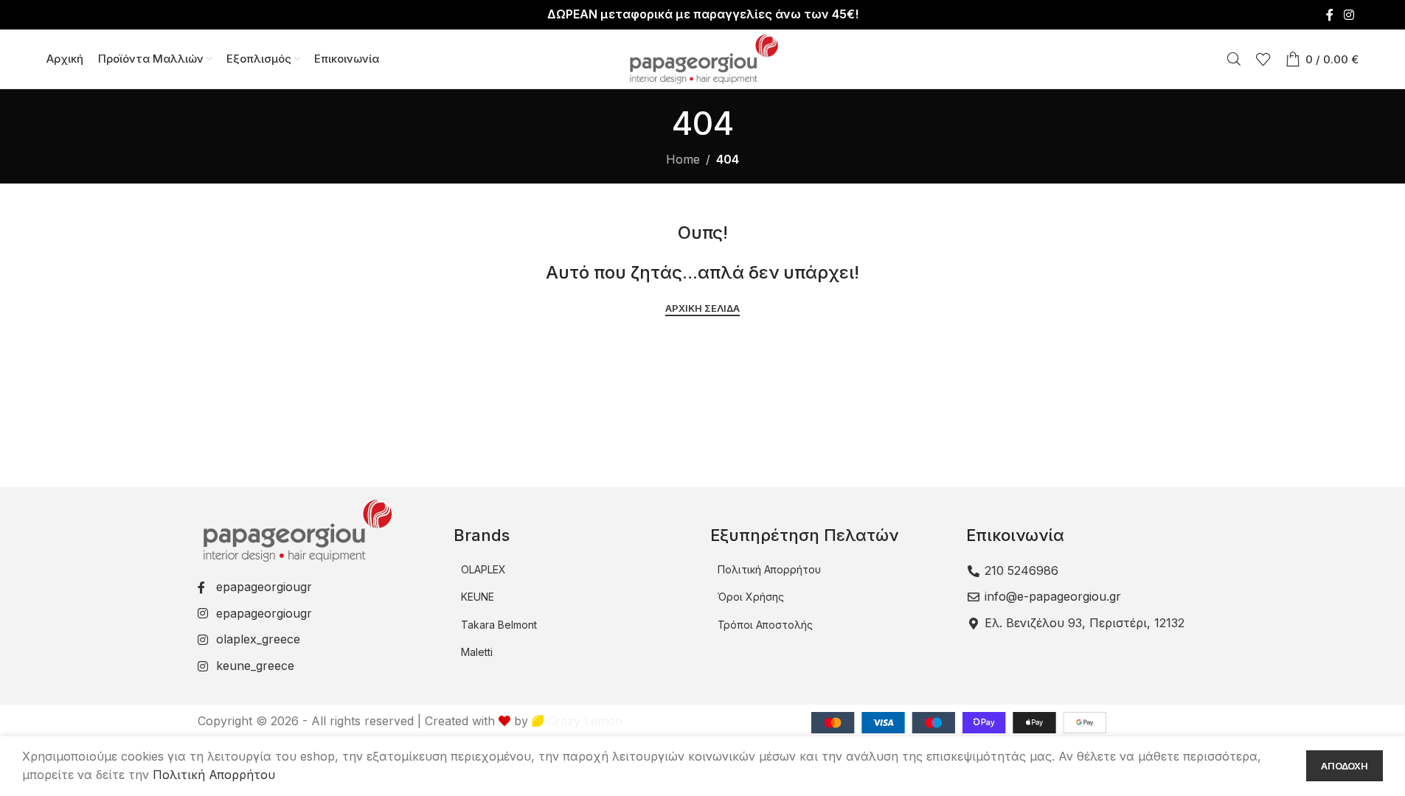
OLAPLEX (483, 569)
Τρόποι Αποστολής (765, 624)
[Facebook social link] (1330, 15)
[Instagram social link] (1349, 15)
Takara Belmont (499, 624)
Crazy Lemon (583, 720)
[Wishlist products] (1263, 59)
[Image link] (296, 529)
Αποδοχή (1344, 766)
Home (683, 159)
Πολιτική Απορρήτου (769, 569)
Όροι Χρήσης (751, 596)
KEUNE (477, 596)
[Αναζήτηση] (1234, 59)
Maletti (477, 652)
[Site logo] (702, 57)
